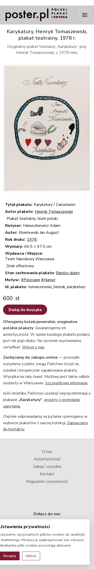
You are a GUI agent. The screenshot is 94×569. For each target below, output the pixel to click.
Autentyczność (47, 459)
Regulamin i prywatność (47, 481)
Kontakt (47, 474)
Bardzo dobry (68, 273)
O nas (47, 451)
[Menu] (84, 15)
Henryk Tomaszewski (54, 211)
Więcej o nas (33, 347)
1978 (32, 239)
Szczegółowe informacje (66, 383)
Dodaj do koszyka (25, 310)
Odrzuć (31, 556)
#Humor (48, 280)
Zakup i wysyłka (47, 466)
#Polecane (30, 280)
